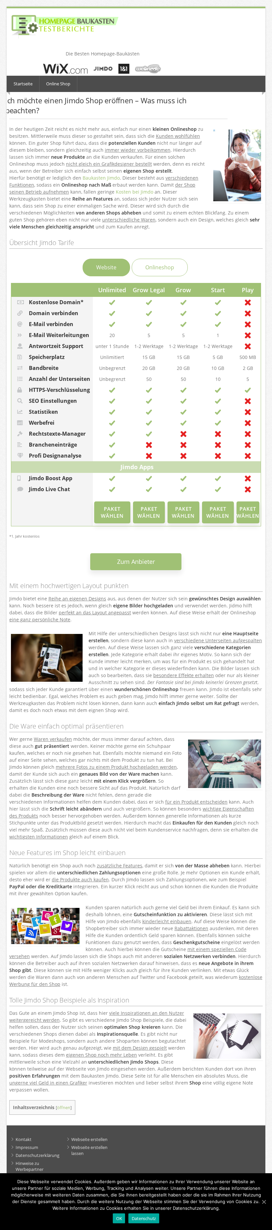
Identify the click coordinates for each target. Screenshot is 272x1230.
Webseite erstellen (89, 1139)
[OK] (263, 1201)
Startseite (23, 84)
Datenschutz (144, 1218)
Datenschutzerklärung (37, 1155)
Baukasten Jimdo (101, 178)
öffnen (63, 1107)
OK (119, 1218)
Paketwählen (112, 512)
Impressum (27, 1147)
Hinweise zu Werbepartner (29, 1166)
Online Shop (58, 84)
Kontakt (24, 1139)
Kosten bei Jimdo (134, 192)
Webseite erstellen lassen (89, 1150)
